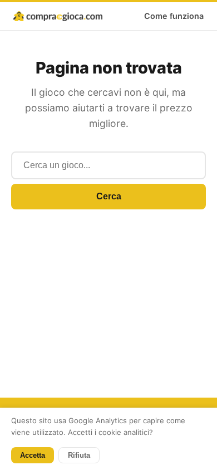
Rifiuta (79, 455)
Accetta (32, 455)
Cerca (108, 196)
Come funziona (174, 16)
